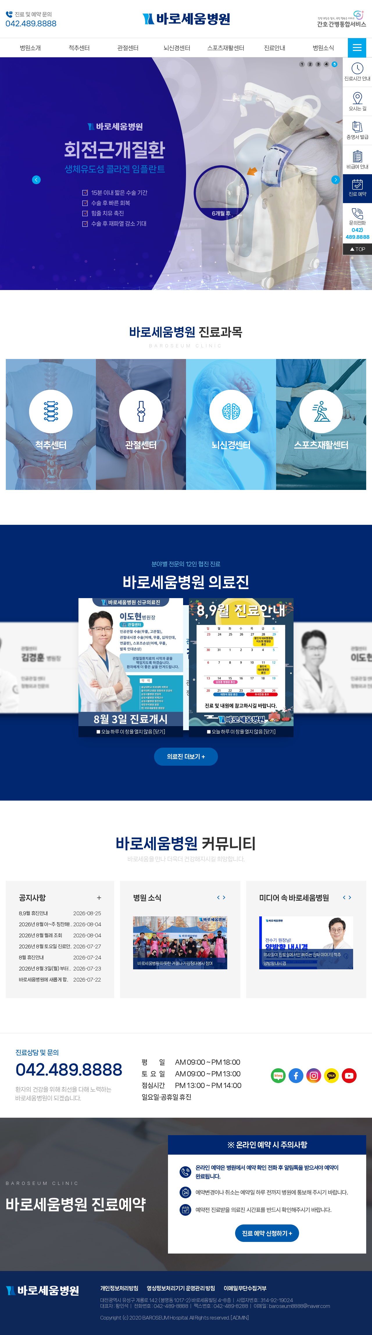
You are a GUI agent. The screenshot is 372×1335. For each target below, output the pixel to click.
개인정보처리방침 (119, 1288)
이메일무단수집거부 (245, 1288)
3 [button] (318, 64)
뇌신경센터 (177, 48)
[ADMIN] (239, 1317)
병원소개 (30, 48)
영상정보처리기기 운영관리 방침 (181, 1288)
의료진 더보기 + (186, 756)
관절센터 (128, 48)
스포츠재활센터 (225, 48)
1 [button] (302, 64)
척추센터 (79, 48)
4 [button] (326, 64)
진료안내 (274, 48)
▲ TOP (357, 249)
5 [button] (334, 64)
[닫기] (159, 731)
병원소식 (323, 48)
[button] (335, 180)
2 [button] (310, 64)
